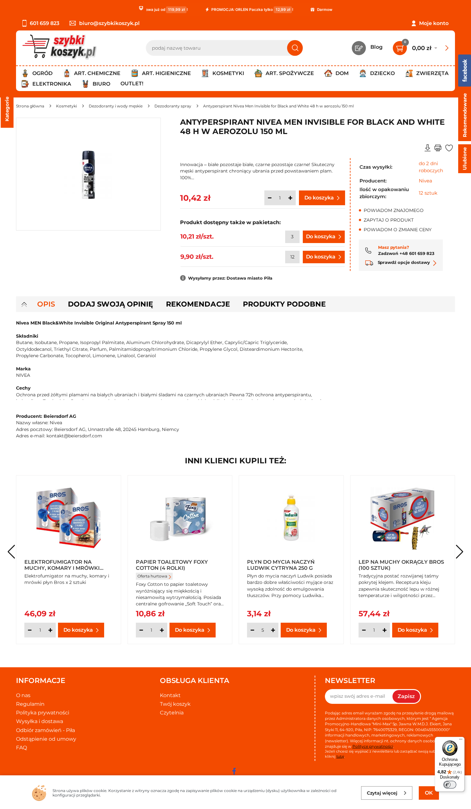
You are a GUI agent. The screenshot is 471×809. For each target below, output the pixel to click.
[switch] (449, 784)
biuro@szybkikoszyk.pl (109, 23)
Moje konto (434, 23)
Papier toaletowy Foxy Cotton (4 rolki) (172, 564)
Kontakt (170, 695)
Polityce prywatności (372, 746)
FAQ (21, 748)
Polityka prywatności (42, 713)
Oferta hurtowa (152, 576)
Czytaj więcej (382, 793)
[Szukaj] (295, 48)
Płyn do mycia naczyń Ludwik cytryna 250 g (281, 564)
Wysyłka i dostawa (39, 721)
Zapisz (406, 696)
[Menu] (461, 741)
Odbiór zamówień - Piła (45, 730)
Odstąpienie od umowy (46, 739)
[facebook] (233, 771)
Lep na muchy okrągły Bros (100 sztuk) (401, 564)
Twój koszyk (175, 704)
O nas (23, 695)
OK (429, 793)
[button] (459, 552)
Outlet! (131, 83)
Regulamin (30, 704)
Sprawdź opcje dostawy (403, 262)
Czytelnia (172, 713)
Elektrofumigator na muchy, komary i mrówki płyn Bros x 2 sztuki (62, 564)
